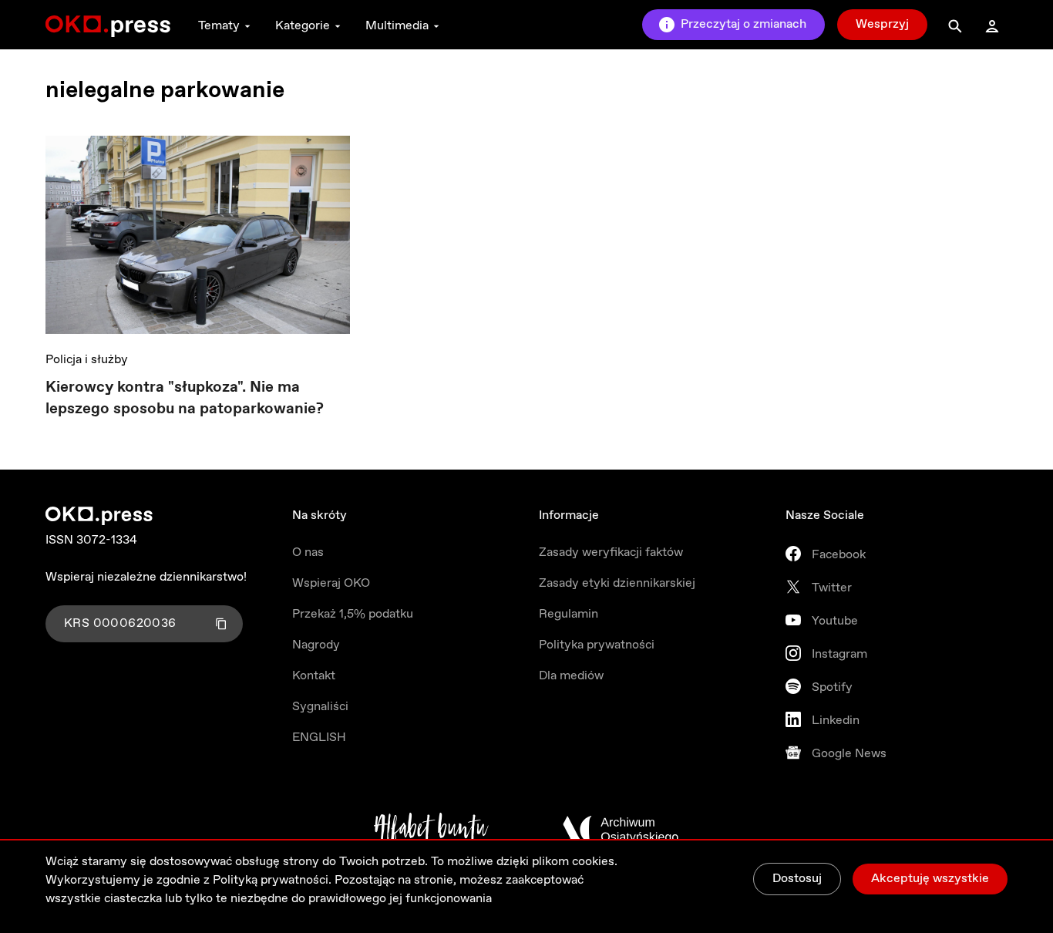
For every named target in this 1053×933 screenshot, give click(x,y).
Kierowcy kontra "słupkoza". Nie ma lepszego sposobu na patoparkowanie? (184, 398)
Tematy (219, 26)
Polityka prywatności (596, 645)
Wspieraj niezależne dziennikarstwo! (146, 577)
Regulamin (568, 614)
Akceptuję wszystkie (930, 879)
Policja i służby (86, 360)
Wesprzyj (882, 24)
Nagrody (316, 645)
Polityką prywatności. (272, 880)
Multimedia (397, 26)
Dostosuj (797, 879)
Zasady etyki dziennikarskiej (617, 583)
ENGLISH (319, 737)
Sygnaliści (320, 707)
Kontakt (313, 676)
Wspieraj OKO (331, 583)
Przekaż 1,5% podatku (352, 614)
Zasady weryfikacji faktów (611, 552)
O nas (308, 552)
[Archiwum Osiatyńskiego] (620, 830)
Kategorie (302, 26)
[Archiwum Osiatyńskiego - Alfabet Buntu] (431, 830)
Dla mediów (571, 676)
